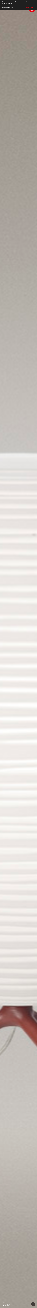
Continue (29, 7)
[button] (7, 7)
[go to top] (33, 1304)
